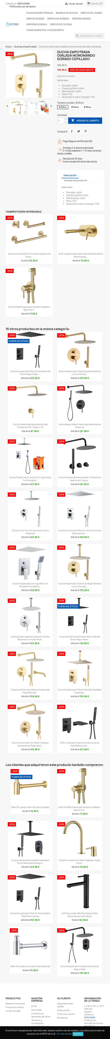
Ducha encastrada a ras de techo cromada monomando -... (79, 532)
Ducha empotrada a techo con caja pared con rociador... (30, 479)
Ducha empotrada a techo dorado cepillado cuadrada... (79, 691)
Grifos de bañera (58, 18)
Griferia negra (81, 18)
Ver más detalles (65, 1033)
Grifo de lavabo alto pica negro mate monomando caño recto (80, 915)
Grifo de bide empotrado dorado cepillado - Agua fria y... (29, 308)
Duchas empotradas (39, 12)
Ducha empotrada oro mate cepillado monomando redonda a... (30, 744)
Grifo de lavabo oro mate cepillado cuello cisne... (79, 861)
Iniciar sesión (63, 1010)
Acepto (78, 1034)
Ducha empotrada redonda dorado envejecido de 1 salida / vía (30, 426)
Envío (34, 1006)
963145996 (23, 3)
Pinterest (85, 131)
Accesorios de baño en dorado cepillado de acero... (29, 255)
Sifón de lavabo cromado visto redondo (30, 966)
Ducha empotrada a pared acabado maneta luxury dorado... (79, 372)
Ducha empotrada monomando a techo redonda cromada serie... (30, 638)
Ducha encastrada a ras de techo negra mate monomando (30, 915)
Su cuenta (63, 998)
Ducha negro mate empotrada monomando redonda (80, 426)
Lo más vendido (13, 1011)
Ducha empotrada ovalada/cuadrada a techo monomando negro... (30, 861)
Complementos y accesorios (45, 30)
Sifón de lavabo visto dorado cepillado (30, 807)
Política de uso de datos (22, 6)
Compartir (72, 131)
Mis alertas (62, 1017)
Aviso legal (36, 1009)
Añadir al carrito (85, 120)
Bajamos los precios (15, 1003)
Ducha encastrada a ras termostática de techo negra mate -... (30, 372)
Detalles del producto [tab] (75, 180)
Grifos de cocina (61, 24)
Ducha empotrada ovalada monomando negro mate (79, 968)
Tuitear (78, 131)
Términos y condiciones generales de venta (40, 1023)
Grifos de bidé (35, 18)
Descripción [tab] (70, 175)
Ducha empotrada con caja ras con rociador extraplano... (30, 585)
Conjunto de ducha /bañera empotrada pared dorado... (30, 691)
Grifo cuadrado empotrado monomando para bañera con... (79, 744)
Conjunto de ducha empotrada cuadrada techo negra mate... (79, 638)
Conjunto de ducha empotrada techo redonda (30, 532)
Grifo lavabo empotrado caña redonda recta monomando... (80, 255)
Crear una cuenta (65, 1014)
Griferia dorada (36, 24)
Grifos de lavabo (91, 12)
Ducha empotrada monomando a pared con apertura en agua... (79, 479)
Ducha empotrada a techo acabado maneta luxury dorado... (79, 585)
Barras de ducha (67, 12)
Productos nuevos (15, 1007)
